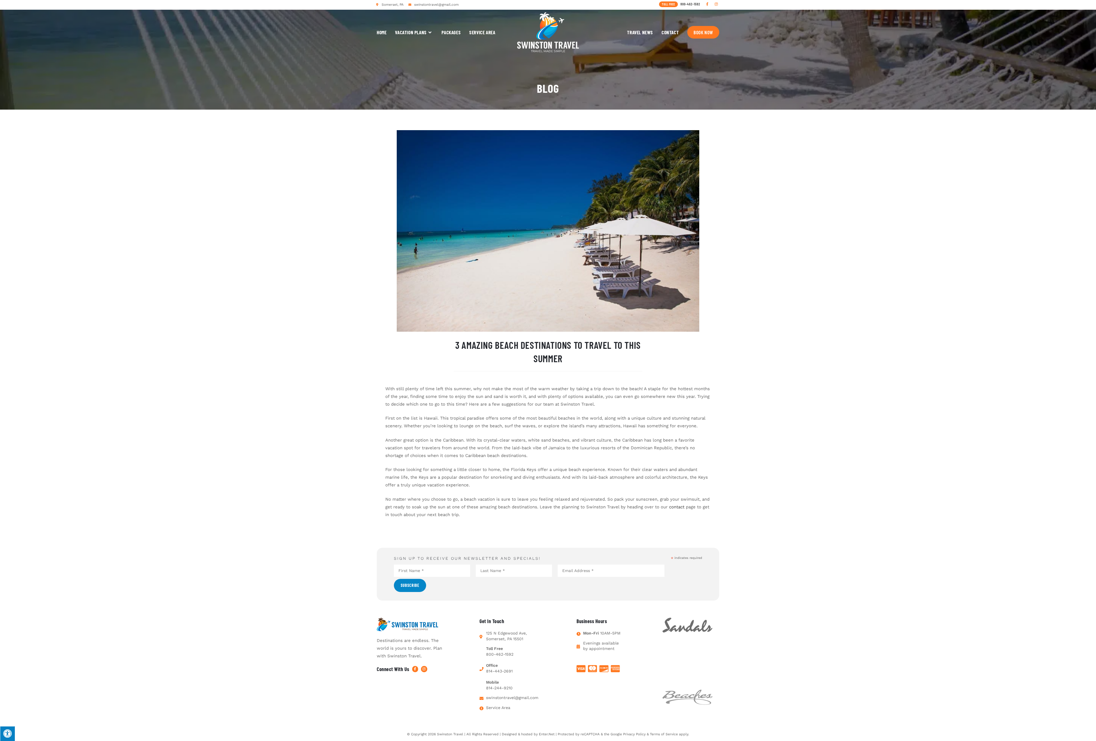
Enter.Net (547, 734)
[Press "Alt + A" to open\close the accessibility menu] (7, 733)
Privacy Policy (634, 734)
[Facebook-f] (707, 4)
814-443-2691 (499, 671)
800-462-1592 (499, 654)
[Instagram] (716, 4)
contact (676, 507)
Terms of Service (664, 734)
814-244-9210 (499, 688)
